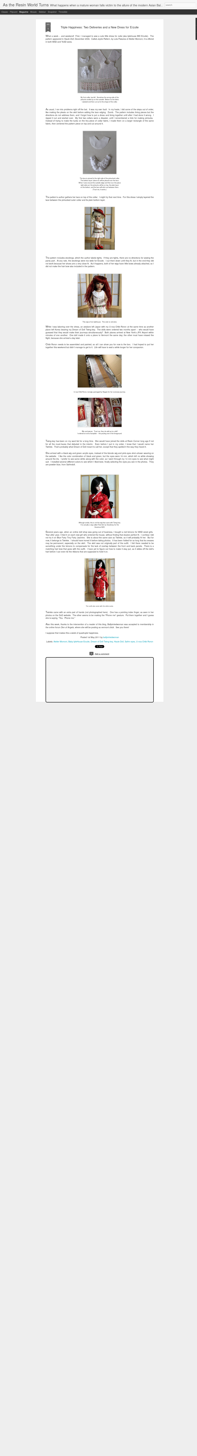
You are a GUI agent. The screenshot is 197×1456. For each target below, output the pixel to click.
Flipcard (13, 11)
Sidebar (42, 11)
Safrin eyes (130, 641)
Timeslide (63, 11)
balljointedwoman (111, 637)
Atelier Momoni (60, 641)
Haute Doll (119, 641)
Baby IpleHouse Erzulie (79, 641)
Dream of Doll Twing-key (102, 641)
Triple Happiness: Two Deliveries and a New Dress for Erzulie (100, 27)
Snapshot (52, 11)
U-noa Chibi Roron (144, 641)
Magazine (23, 11)
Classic (4, 11)
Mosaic (33, 11)
